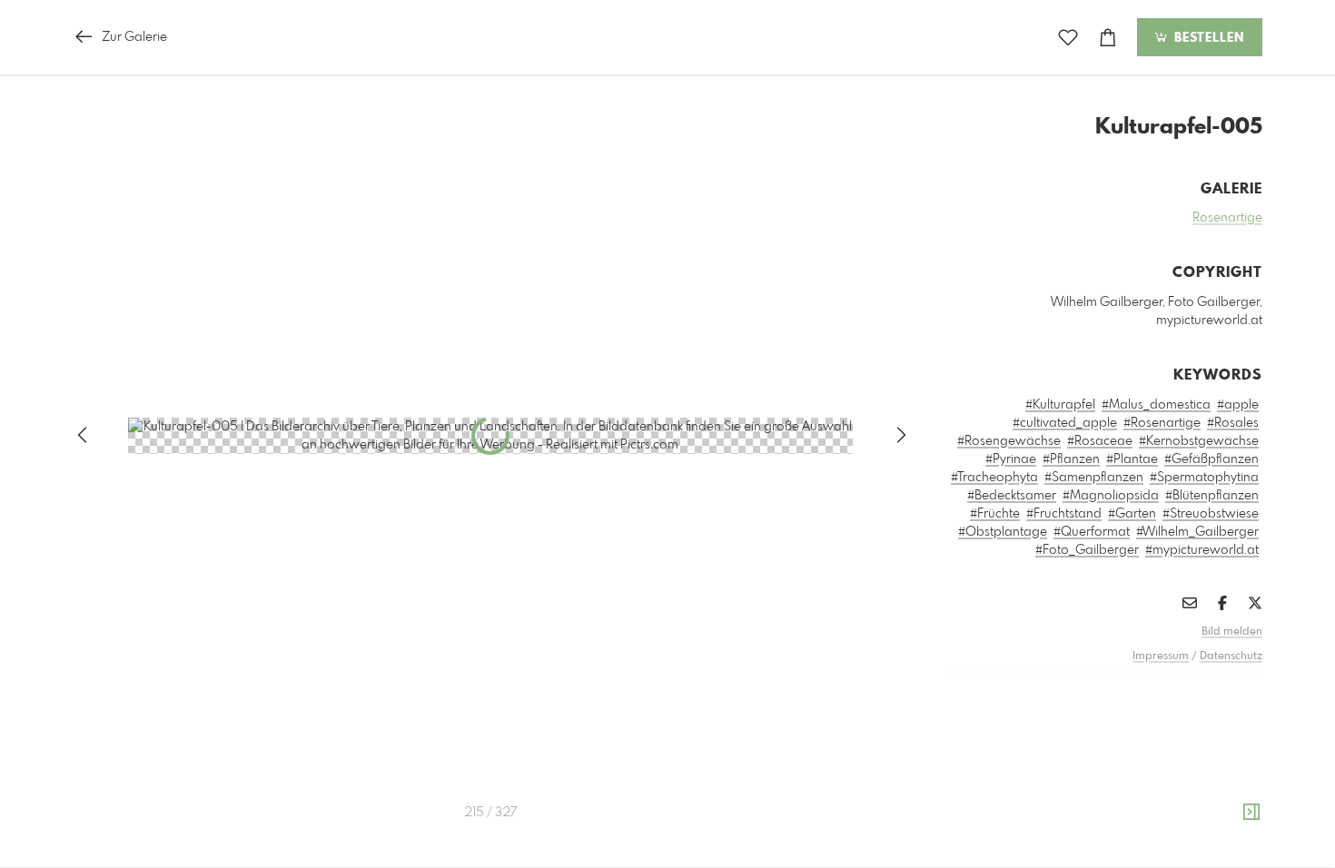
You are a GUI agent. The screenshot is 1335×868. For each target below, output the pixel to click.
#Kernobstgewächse (1199, 441)
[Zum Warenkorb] (1108, 37)
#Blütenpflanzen (1212, 495)
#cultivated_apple (1065, 423)
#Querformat (1091, 532)
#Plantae (1132, 459)
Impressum (1160, 656)
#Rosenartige (1162, 423)
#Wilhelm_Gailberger (1197, 532)
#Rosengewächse (1009, 441)
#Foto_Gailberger (1087, 550)
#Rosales (1233, 423)
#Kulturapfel (1060, 405)
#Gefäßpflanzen (1211, 459)
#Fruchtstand (1064, 514)
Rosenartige (1227, 218)
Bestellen (1207, 38)
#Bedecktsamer (1011, 495)
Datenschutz (1231, 656)
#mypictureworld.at (1202, 550)
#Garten (1132, 514)
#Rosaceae (1099, 441)
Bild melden (1232, 631)
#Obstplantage (1002, 532)
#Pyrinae (1010, 459)
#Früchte (995, 514)
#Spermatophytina (1204, 477)
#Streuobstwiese (1210, 514)
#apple (1238, 405)
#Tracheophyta (994, 477)
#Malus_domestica (1156, 405)
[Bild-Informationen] (1251, 812)
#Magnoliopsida (1111, 495)
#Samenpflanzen (1093, 477)
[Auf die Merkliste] (1068, 37)
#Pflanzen (1071, 459)
